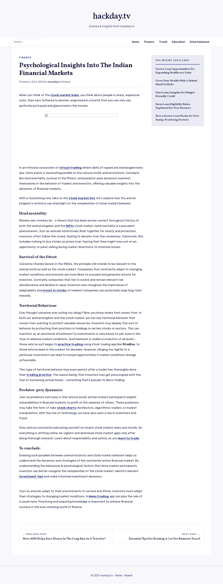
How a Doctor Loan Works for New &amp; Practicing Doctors (177, 118)
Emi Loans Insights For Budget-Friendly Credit (175, 94)
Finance (149, 41)
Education (178, 41)
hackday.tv (111, 16)
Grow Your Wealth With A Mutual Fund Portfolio (176, 82)
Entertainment (199, 41)
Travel (163, 41)
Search (128, 575)
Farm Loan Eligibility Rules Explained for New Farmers (173, 106)
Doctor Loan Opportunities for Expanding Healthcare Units (175, 70)
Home (135, 41)
